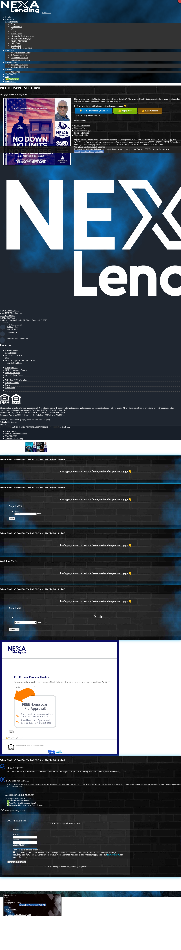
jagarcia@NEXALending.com (17, 338)
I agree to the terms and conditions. (27, 850)
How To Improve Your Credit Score (20, 360)
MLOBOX (65, 427)
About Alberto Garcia (14, 375)
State (16, 511)
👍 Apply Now (125, 110)
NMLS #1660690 (7, 315)
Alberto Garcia (94, 115)
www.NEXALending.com (11, 313)
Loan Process (11, 353)
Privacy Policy (11, 367)
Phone (16, 840)
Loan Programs (11, 350)
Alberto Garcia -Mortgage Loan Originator (30, 427)
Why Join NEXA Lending (16, 380)
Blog (7, 358)
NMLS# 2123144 (12, 372)
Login (7, 385)
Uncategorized (21, 94)
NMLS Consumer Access (16, 370)
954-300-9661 (12, 332)
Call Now (46, 12)
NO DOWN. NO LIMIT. (22, 88)
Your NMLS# (19, 845)
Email (16, 834)
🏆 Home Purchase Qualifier (93, 110)
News (11, 94)
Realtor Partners (12, 382)
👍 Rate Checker (150, 110)
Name (16, 829)
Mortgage (4, 94)
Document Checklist (13, 355)
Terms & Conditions (13, 363)
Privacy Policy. (113, 855)
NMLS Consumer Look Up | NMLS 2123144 (30, 745)
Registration (10, 388)
